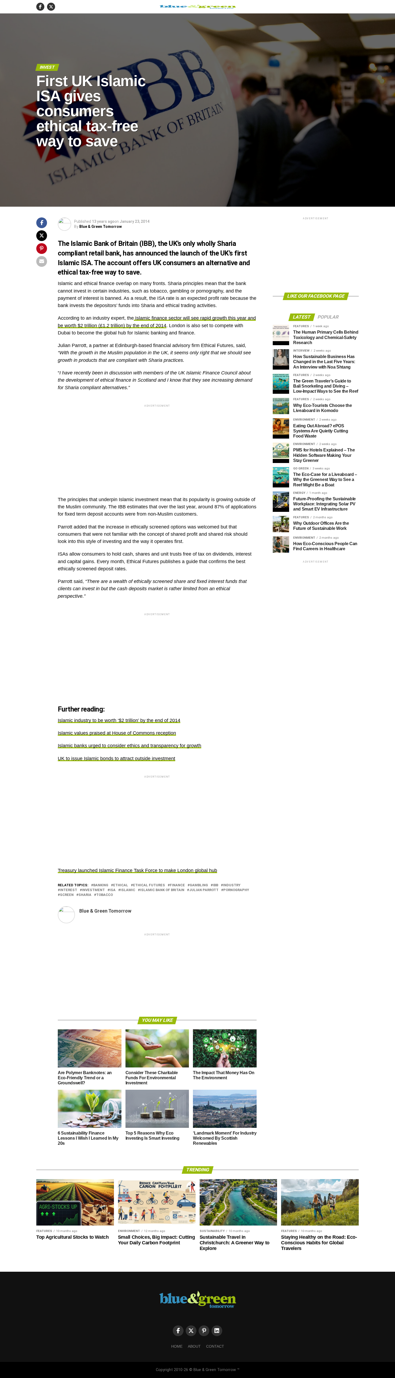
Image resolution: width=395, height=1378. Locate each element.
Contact (215, 1346)
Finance (177, 885)
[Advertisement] (157, 445)
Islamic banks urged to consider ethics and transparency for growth (129, 745)
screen (67, 895)
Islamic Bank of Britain (162, 890)
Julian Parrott (203, 890)
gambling (199, 885)
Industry (231, 885)
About (194, 1346)
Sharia (84, 895)
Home (176, 1346)
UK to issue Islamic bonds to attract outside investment (116, 758)
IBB (215, 885)
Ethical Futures (149, 885)
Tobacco (104, 895)
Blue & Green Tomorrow (100, 226)
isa (113, 890)
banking (100, 885)
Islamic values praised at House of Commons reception (117, 733)
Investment (93, 890)
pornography (236, 890)
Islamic (127, 890)
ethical (120, 885)
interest (68, 890)
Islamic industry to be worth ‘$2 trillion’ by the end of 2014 (119, 720)
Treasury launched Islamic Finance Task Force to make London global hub (137, 870)
